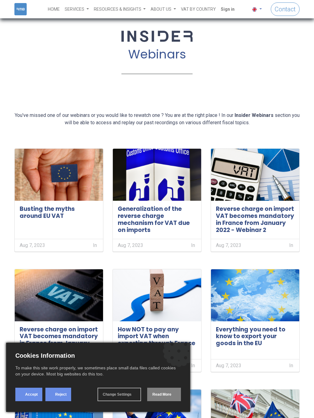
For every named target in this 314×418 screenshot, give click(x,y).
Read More (161, 394)
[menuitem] (53, 9)
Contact (285, 9)
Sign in (228, 9)
